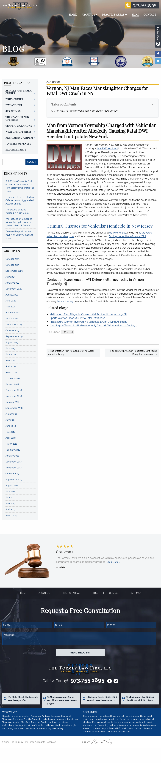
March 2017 (11, 515)
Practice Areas (71, 593)
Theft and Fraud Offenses (17, 118)
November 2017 (14, 467)
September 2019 (14, 336)
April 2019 (11, 366)
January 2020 (12, 318)
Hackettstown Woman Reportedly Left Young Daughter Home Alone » (133, 352)
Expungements (16, 149)
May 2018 (10, 432)
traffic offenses (117, 232)
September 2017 (14, 479)
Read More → (114, 562)
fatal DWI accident (107, 148)
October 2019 (12, 330)
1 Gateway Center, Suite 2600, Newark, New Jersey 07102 (101, 699)
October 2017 (12, 473)
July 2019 (10, 348)
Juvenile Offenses (18, 143)
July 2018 (10, 420)
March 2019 (11, 372)
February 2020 (13, 312)
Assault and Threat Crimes (19, 92)
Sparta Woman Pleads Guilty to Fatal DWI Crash (77, 318)
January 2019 (12, 384)
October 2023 (12, 265)
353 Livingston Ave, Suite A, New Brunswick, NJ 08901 (140, 699)
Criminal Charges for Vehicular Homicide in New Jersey (86, 110)
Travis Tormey (65, 301)
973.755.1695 (144, 5)
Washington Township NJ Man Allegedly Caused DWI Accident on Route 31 (93, 325)
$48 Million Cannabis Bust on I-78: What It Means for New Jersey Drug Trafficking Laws (20, 186)
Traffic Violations (19, 125)
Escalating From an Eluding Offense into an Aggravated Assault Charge (20, 200)
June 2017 (11, 497)
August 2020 (12, 294)
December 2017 (14, 461)
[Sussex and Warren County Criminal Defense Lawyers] (20, 5)
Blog (94, 593)
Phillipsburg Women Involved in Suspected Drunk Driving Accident (88, 321)
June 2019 (11, 354)
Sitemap (136, 593)
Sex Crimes (13, 111)
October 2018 (12, 402)
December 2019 (14, 324)
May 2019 (10, 360)
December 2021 (14, 288)
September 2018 (14, 408)
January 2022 (12, 283)
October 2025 (12, 259)
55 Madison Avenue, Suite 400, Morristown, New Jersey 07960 (62, 700)
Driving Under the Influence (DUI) (127, 236)
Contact (114, 593)
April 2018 (11, 438)
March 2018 (11, 444)
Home (23, 593)
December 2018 (14, 390)
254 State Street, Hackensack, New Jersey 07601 (23, 699)
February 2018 (13, 450)
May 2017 (10, 503)
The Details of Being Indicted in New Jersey (17, 211)
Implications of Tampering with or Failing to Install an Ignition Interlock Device (19, 222)
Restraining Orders (20, 137)
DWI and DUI (14, 105)
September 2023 (14, 271)
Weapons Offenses (18, 131)
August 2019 (12, 342)
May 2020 (11, 306)
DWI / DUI (67, 332)
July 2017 (10, 491)
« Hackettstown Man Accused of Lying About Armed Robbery (71, 352)
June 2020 (11, 300)
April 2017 (10, 509)
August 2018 (12, 414)
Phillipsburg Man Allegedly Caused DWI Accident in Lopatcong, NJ (88, 314)
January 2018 (12, 455)
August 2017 (12, 485)
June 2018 (11, 426)
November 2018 (14, 396)
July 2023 (10, 277)
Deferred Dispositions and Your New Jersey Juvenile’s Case (19, 234)
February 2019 (13, 378)
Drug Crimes (14, 99)
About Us (44, 593)
